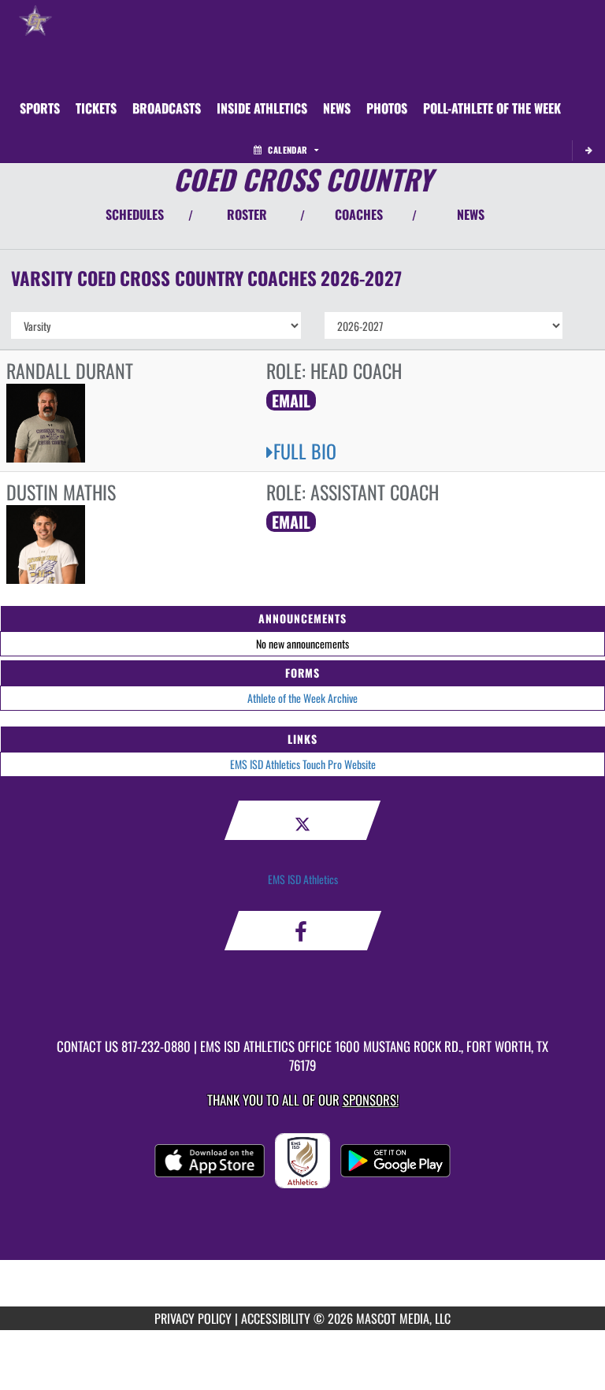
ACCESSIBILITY (275, 1318)
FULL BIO (304, 451)
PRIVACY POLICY (193, 1318)
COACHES (359, 214)
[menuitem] (96, 108)
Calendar (287, 149)
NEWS (470, 214)
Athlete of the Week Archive (302, 697)
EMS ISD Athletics (303, 879)
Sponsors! (371, 1099)
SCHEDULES (135, 214)
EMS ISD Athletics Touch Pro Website (303, 764)
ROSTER (247, 214)
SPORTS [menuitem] (40, 107)
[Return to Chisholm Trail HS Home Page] (35, 19)
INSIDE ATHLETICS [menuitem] (262, 107)
